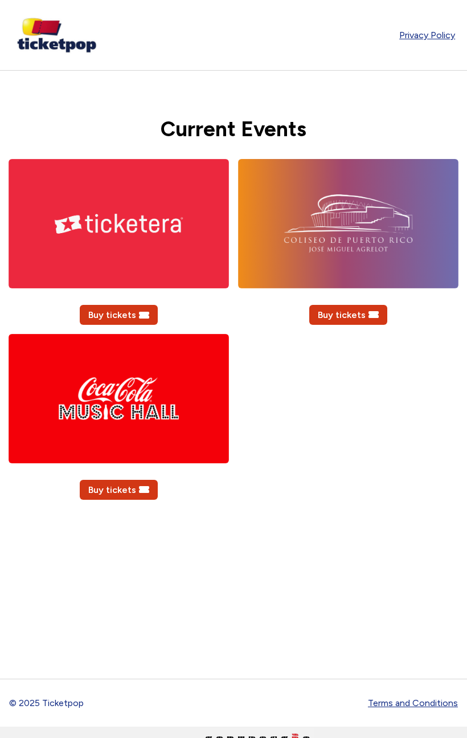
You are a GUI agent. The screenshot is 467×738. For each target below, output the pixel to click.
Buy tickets (112, 314)
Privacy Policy (427, 35)
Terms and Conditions (413, 703)
